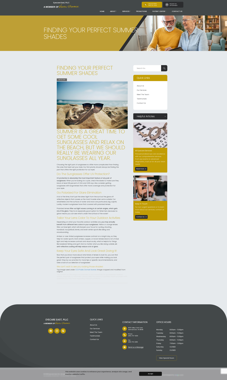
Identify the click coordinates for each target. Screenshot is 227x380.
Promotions (141, 11)
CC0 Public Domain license (85, 270)
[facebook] (50, 331)
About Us (140, 86)
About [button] (113, 11)
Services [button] (125, 11)
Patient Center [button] (159, 11)
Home (102, 11)
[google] (63, 331)
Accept (150, 374)
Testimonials (142, 99)
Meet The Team (143, 94)
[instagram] (57, 331)
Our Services (141, 90)
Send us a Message (135, 347)
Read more (140, 169)
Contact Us (177, 11)
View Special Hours (166, 358)
